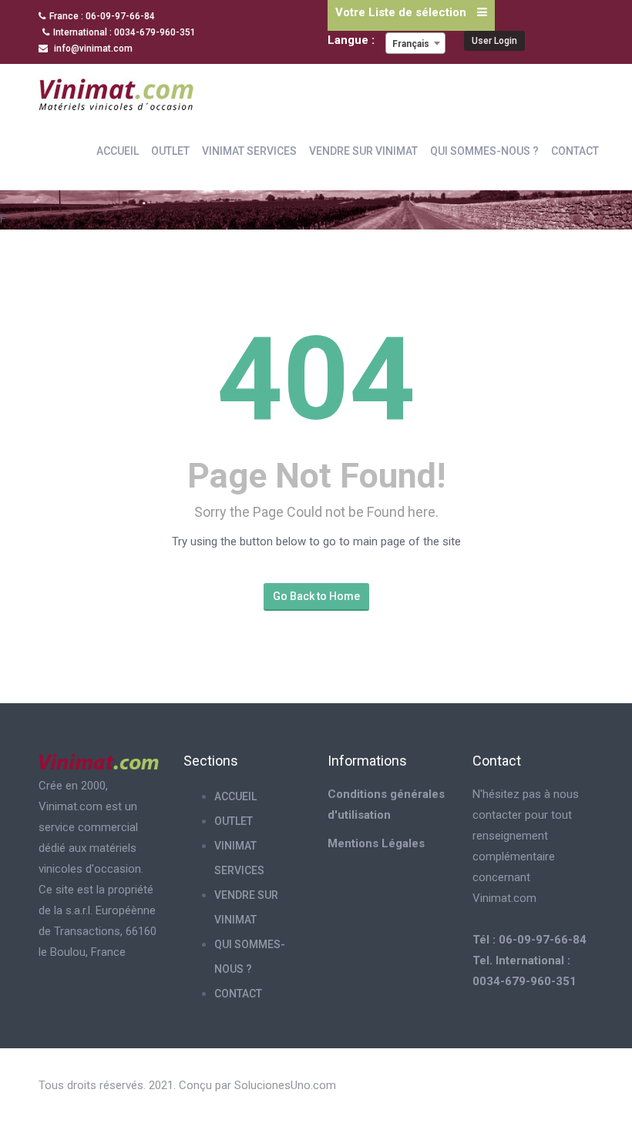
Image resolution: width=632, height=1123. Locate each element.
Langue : (353, 40)
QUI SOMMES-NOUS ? (484, 151)
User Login (494, 40)
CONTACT (575, 151)
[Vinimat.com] (116, 91)
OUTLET (170, 151)
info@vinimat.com (92, 48)
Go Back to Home (316, 596)
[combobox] (415, 43)
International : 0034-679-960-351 (124, 32)
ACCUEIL (117, 151)
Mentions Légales (376, 843)
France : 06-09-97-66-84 (102, 16)
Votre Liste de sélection (402, 12)
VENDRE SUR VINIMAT (363, 151)
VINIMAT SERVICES (249, 151)
